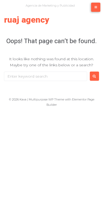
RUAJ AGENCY (26, 20)
